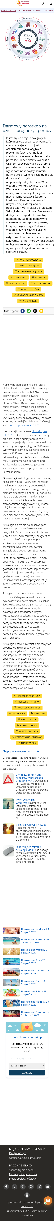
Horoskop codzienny (30, 10)
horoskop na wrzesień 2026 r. (26, 425)
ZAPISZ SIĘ (27, 1072)
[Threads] (23, 1186)
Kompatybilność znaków (30, 295)
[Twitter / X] (35, 311)
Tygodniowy (20, 277)
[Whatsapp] (29, 311)
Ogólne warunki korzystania (25, 1158)
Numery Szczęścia (30, 289)
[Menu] (3, 4)
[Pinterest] (31, 1186)
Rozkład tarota (42, 283)
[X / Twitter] (39, 1186)
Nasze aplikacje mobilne (23, 1174)
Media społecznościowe (23, 1178)
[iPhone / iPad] (47, 1186)
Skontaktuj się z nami (21, 1170)
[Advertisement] (27, 92)
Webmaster (27, 1206)
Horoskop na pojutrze (30, 271)
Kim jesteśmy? (17, 1153)
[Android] (27, 1195)
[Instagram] (14, 1186)
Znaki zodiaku (30, 301)
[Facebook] (22, 311)
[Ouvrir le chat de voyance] (48, 1200)
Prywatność (40, 1202)
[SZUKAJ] (51, 4)
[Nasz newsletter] (43, 4)
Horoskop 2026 (8, 10)
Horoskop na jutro (30, 265)
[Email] (41, 311)
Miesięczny (40, 277)
